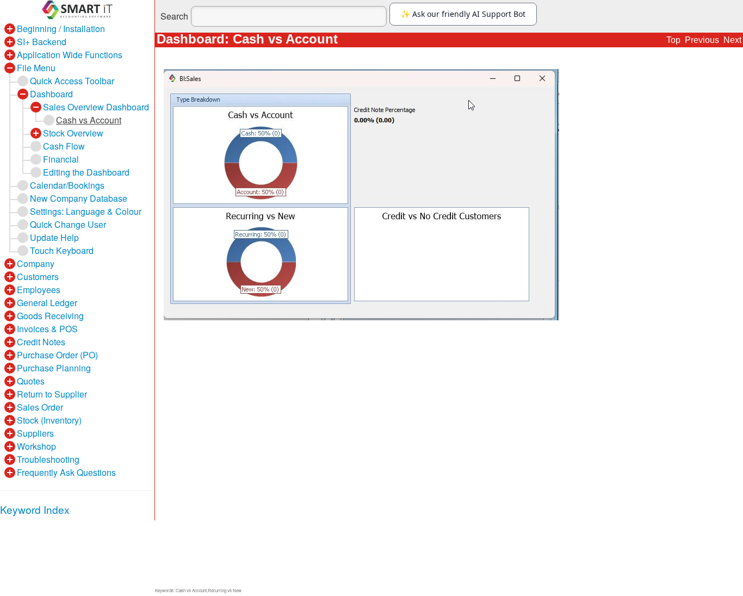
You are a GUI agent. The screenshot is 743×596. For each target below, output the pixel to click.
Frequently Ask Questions (66, 472)
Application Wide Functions (69, 54)
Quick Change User (68, 224)
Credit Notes (41, 342)
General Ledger (47, 302)
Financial (61, 159)
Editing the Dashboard (86, 172)
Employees (38, 289)
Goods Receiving (50, 315)
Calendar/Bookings (67, 185)
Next (732, 40)
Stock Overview (73, 133)
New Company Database (78, 198)
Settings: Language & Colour (85, 211)
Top (673, 40)
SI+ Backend (41, 41)
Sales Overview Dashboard (96, 107)
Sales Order (40, 407)
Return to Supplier (52, 394)
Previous (702, 40)
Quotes (31, 381)
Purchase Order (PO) (57, 355)
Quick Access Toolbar (72, 80)
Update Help (54, 237)
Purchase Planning (54, 368)
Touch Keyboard (62, 250)
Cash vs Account (88, 120)
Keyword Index (35, 509)
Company (35, 263)
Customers (38, 276)
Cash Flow (64, 146)
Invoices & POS (47, 328)
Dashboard (51, 94)
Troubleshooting (48, 459)
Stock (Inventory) (49, 420)
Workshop (36, 446)
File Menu (36, 67)
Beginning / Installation (61, 28)
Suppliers (35, 433)
